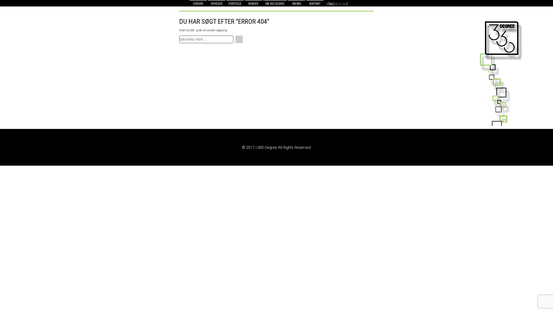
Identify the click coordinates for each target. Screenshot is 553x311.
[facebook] (357, 3)
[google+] (361, 3)
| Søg (330, 3)
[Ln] (352, 3)
